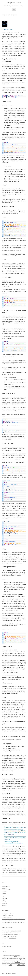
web (16, 965)
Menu (14, 9)
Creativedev (4, 936)
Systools (3, 905)
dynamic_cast (7, 872)
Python (4, 898)
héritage (5, 961)
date (17, 958)
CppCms (14, 958)
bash (16, 955)
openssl (23, 961)
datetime (20, 958)
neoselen (4, 932)
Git (3, 896)
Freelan (3, 901)
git (20, 960)
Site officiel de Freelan (6, 946)
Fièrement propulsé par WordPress (9, 973)
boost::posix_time (5, 957)
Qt (3, 900)
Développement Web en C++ (8, 914)
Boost (4, 893)
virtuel (14, 965)
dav (23, 958)
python (11, 963)
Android (4, 891)
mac (21, 962)
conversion (19, 870)
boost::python (11, 957)
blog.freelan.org (14, 3)
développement (13, 959)
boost (18, 955)
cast (11, 870)
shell (6, 965)
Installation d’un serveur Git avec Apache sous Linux (13, 922)
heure (23, 959)
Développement (21, 868)
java (13, 962)
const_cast (14, 870)
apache (10, 955)
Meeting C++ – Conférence (7, 915)
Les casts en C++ (7, 29)
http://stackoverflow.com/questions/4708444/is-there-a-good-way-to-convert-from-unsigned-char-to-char (15, 837)
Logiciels (3, 903)
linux (17, 961)
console (22, 957)
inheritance (9, 961)
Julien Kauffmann (12, 874)
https (3, 961)
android (4, 955)
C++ (16, 868)
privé (3, 963)
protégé (5, 963)
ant (8, 955)
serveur (3, 965)
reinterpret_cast (14, 872)
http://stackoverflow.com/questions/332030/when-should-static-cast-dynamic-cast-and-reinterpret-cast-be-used (15, 832)
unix (10, 965)
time (8, 965)
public (8, 963)
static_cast (20, 872)
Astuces (3, 888)
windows (21, 964)
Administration (5, 886)
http (25, 959)
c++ (9, 870)
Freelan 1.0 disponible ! (7, 917)
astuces (13, 955)
